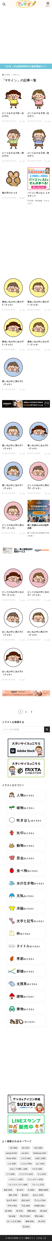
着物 (30, 1221)
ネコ (42, 1174)
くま (12, 1163)
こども (26, 1163)
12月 (38, 1147)
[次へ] (31, 712)
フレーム (38, 1184)
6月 (25, 1147)
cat (25, 1153)
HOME (7, 74)
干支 (25, 1205)
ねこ (40, 1163)
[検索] (47, 729)
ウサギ (37, 1168)
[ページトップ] (46, 1235)
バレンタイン (35, 1179)
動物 (43, 1189)
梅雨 (31, 1210)
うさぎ (26, 1158)
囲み (13, 1195)
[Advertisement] (26, 36)
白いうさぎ (14, 1221)
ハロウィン (16, 1179)
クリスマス (26, 1174)
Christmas (39, 1153)
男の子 (25, 1216)
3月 (13, 1147)
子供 (12, 1205)
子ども (39, 1200)
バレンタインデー (17, 1184)
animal (11, 1153)
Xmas (11, 1158)
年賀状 (39, 1205)
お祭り (40, 1158)
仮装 (8, 1189)
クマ (10, 1174)
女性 (25, 1200)
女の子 (12, 1200)
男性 (39, 1216)
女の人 (38, 1195)
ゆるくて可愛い (18, 1168)
